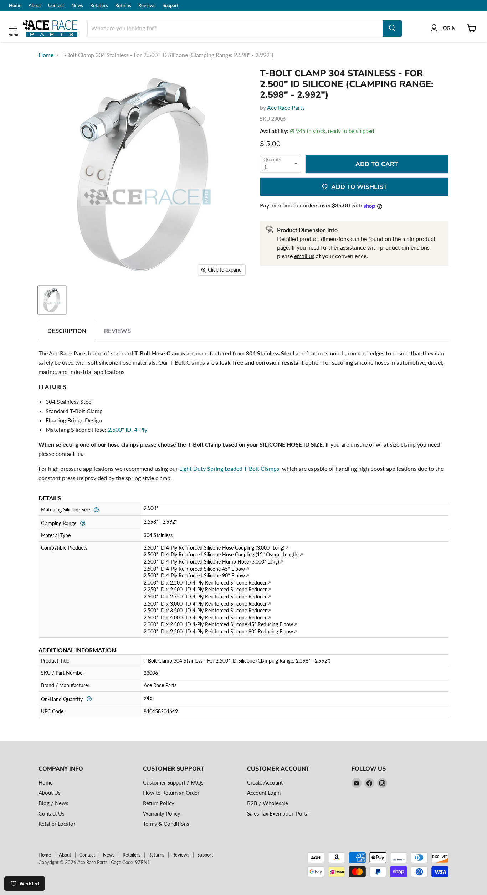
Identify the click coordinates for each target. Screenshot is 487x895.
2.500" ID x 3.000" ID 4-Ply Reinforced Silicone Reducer (205, 604)
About (35, 5)
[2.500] (52, 300)
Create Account (265, 782)
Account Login (264, 792)
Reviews (146, 5)
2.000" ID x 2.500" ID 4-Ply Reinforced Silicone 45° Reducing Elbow (218, 624)
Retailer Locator (57, 824)
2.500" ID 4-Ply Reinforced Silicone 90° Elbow (194, 575)
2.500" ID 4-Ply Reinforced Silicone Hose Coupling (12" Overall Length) (221, 554)
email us (304, 255)
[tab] (67, 331)
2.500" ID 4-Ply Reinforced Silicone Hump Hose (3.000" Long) (211, 562)
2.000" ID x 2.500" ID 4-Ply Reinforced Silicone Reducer (205, 583)
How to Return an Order (171, 792)
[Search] (392, 28)
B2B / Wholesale (267, 803)
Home (15, 5)
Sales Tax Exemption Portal (278, 813)
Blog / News (53, 803)
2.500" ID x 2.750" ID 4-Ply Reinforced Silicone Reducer (205, 596)
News (77, 5)
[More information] (96, 509)
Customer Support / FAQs (173, 782)
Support (171, 5)
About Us (50, 792)
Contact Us (52, 813)
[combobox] (235, 28)
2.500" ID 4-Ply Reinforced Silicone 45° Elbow (194, 569)
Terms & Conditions (166, 824)
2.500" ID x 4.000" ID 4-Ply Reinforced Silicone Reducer (205, 617)
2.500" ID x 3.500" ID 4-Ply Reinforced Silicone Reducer (205, 610)
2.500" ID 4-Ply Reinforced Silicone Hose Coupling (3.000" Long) (214, 548)
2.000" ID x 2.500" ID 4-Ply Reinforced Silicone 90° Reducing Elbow (218, 631)
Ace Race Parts (286, 107)
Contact (56, 5)
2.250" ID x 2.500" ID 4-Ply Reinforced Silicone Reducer (205, 589)
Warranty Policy (161, 813)
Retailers (99, 5)
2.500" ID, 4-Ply (127, 429)
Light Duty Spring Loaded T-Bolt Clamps (229, 468)
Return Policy (158, 803)
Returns (123, 5)
